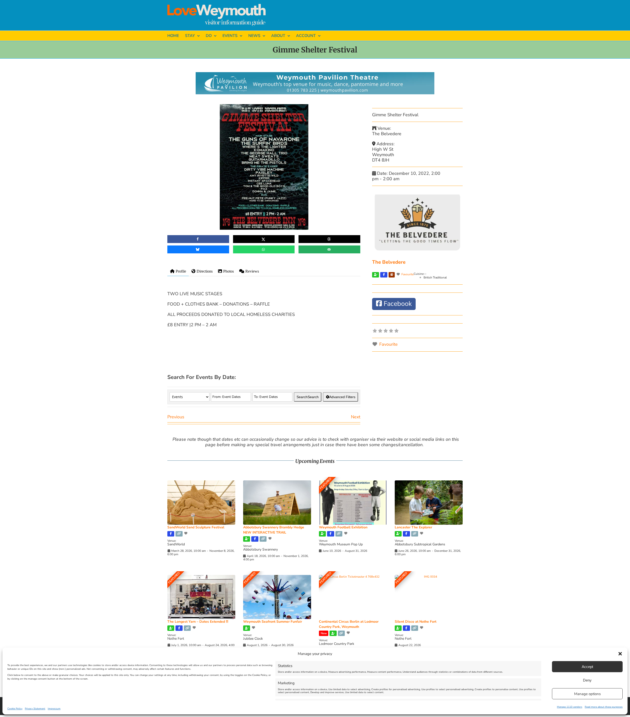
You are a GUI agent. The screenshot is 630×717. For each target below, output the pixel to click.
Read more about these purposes (604, 706)
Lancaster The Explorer (413, 527)
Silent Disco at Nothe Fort (415, 621)
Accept (587, 667)
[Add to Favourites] (186, 533)
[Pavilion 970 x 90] (315, 74)
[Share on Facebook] (198, 239)
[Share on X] (264, 239)
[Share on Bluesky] (198, 249)
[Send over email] (329, 249)
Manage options (587, 693)
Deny (587, 680)
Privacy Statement (35, 708)
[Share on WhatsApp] (264, 249)
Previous (175, 417)
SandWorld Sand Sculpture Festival (195, 527)
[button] (620, 653)
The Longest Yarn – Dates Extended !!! (197, 621)
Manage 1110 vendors (569, 706)
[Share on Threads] (329, 239)
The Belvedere (389, 262)
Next (355, 417)
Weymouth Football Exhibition (343, 527)
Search (308, 397)
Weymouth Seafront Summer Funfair (272, 621)
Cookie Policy (14, 708)
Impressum (54, 708)
